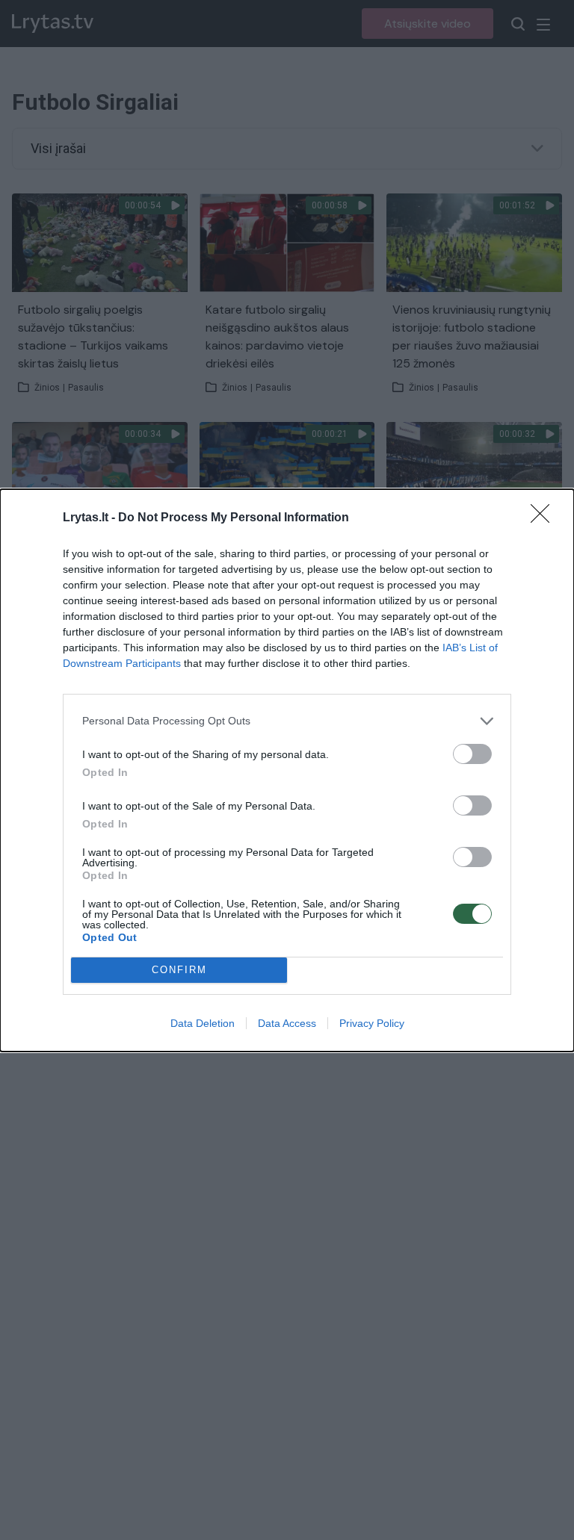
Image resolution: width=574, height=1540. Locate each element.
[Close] (545, 518)
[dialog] (287, 770)
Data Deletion (202, 1023)
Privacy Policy (371, 1023)
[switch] (472, 754)
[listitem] (287, 721)
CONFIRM (179, 969)
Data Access (287, 1023)
